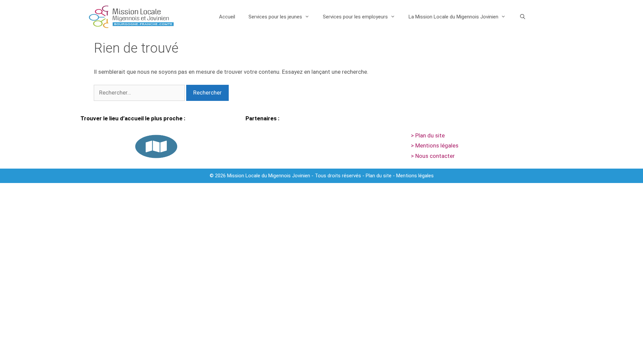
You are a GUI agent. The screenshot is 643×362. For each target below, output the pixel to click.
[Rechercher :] (140, 92)
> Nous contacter (433, 156)
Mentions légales (415, 176)
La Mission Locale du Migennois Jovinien (453, 17)
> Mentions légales (434, 145)
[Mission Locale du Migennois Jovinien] (131, 17)
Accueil (227, 17)
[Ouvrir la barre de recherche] (522, 17)
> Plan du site (428, 135)
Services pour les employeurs (355, 17)
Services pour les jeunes (275, 17)
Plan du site (378, 176)
